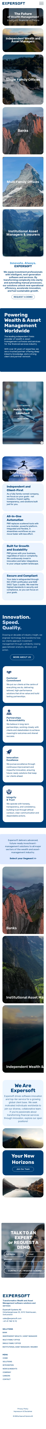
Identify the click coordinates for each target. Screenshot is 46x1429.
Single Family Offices (23, 79)
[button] (15, 1321)
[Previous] (5, 413)
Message (8, 1089)
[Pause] (41, 442)
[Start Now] (20, 526)
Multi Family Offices (23, 182)
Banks (23, 130)
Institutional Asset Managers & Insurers (23, 232)
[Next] (41, 413)
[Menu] (41, 3)
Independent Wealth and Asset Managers (23, 40)
